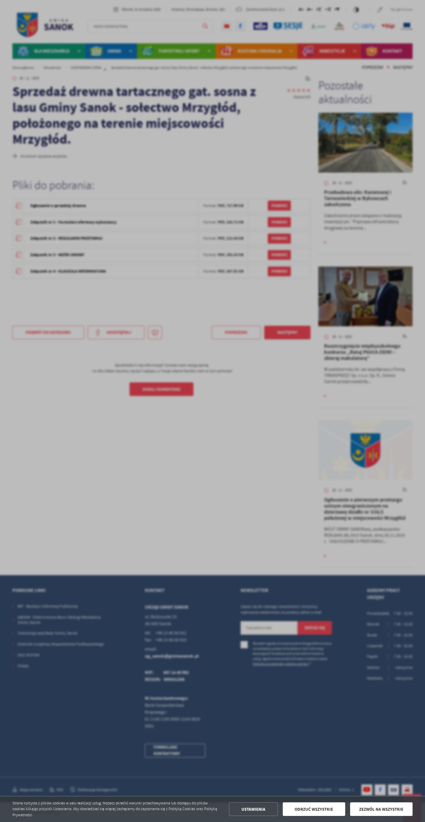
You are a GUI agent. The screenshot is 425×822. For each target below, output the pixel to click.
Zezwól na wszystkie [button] (381, 809)
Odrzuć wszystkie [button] (314, 809)
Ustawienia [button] (253, 809)
